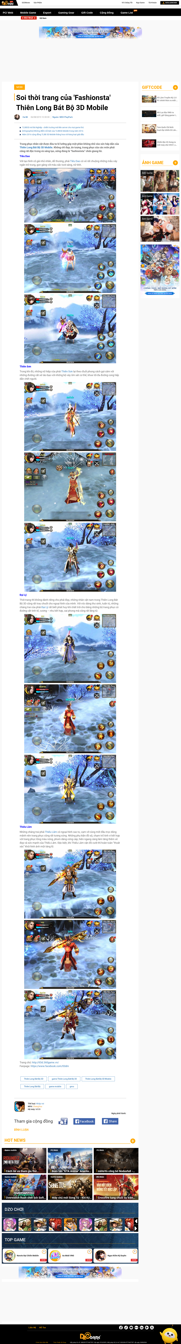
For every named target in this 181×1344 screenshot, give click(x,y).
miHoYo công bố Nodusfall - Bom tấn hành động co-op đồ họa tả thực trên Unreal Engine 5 (124, 18)
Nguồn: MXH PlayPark (62, 117)
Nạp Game (140, 3)
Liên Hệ (32, 1327)
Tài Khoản (152, 3)
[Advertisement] (90, 62)
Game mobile (11, 1150)
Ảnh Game (152, 162)
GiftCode (152, 87)
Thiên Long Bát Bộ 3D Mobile (36, 147)
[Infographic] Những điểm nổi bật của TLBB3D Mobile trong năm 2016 (52, 131)
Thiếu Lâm (51, 831)
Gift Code (87, 12)
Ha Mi (25, 117)
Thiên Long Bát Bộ (32, 1086)
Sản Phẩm (38, 3)
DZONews (26, 3)
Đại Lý (44, 607)
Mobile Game (28, 12)
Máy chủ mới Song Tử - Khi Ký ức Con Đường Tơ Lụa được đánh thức (71, 1198)
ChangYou (37, 1106)
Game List (127, 12)
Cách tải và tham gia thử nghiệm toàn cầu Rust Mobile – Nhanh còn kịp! (25, 1171)
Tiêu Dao (75, 161)
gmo (72, 1086)
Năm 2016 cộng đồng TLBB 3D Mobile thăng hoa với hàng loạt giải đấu (53, 134)
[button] (136, 1228)
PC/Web (54, 1150)
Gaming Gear (66, 12)
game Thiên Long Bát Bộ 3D (64, 1079)
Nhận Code (165, 99)
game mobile (55, 1086)
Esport (47, 12)
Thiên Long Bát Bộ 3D (33, 1079)
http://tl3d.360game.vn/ (45, 1062)
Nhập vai (40, 1103)
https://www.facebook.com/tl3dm (50, 1066)
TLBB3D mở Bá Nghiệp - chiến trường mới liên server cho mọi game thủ (53, 127)
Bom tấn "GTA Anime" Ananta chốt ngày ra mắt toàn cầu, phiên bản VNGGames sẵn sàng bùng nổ (72, 1171)
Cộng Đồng (107, 12)
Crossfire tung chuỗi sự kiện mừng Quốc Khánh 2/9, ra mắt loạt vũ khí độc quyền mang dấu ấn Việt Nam (118, 1198)
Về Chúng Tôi (127, 3)
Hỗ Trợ (42, 1327)
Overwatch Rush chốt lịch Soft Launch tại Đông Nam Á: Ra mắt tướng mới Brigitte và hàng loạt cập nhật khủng (26, 1198)
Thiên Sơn (67, 371)
